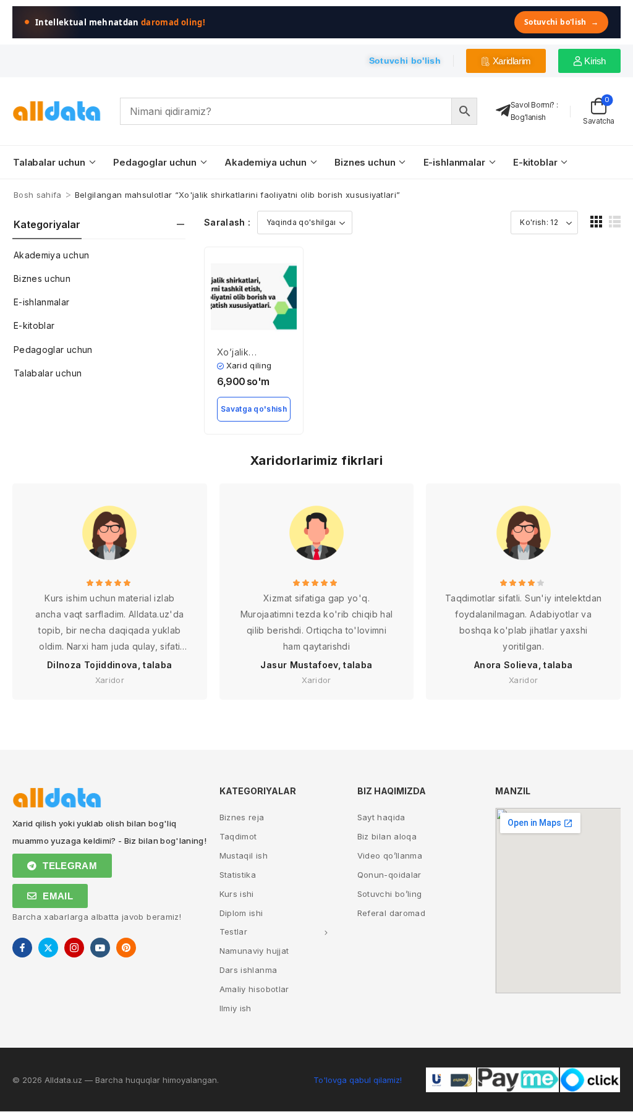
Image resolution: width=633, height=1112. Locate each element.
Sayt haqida (381, 817)
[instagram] (74, 947)
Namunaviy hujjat (254, 951)
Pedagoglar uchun (155, 162)
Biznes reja (242, 817)
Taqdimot (238, 836)
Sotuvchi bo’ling (389, 894)
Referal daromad (391, 913)
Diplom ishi (241, 913)
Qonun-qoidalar (389, 875)
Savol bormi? (532, 104)
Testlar (233, 931)
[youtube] (100, 947)
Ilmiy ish (235, 1008)
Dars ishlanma (248, 970)
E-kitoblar (535, 162)
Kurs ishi (236, 894)
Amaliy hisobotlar (254, 989)
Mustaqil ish (243, 855)
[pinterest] (126, 947)
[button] (596, 221)
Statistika (238, 875)
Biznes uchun (364, 162)
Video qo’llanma (389, 855)
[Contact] (503, 111)
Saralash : (227, 222)
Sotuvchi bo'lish (561, 22)
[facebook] (22, 947)
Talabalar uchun (49, 162)
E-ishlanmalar (454, 162)
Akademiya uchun (265, 162)
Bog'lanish (528, 117)
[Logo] (56, 111)
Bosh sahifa (38, 195)
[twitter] (48, 947)
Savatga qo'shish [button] (254, 409)
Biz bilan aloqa (387, 836)
